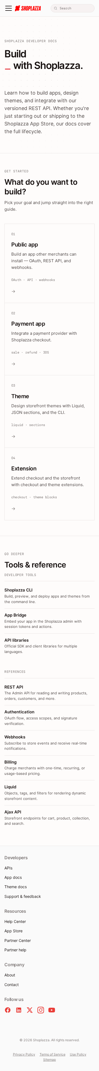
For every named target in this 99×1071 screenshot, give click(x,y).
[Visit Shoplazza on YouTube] (51, 1010)
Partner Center (17, 940)
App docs (13, 877)
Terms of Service (52, 1054)
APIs (8, 868)
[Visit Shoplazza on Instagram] (40, 1010)
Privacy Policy (24, 1054)
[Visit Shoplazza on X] (29, 1010)
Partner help (15, 949)
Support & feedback (22, 896)
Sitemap (49, 1059)
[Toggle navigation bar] (8, 8)
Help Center (15, 921)
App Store (13, 930)
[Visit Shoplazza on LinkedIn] (18, 1010)
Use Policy (78, 1054)
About (9, 975)
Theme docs (15, 886)
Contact (11, 984)
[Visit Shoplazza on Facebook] (7, 1010)
